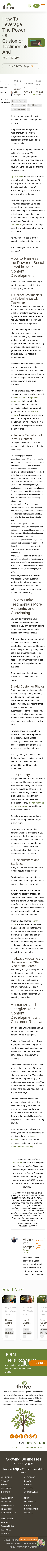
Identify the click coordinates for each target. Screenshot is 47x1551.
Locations (8, 1543)
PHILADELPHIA (7, 1519)
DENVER (28, 1485)
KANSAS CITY (7, 1498)
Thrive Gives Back (34, 1447)
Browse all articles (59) (39, 1244)
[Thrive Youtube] (26, 1436)
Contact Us (17, 1447)
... (28, 109)
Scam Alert (22, 1547)
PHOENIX (28, 1505)
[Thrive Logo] (8, 5)
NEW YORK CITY (8, 1513)
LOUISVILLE (6, 1509)
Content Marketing (19, 101)
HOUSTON (28, 1488)
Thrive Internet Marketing (22, 1146)
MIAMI (26, 1498)
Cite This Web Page (19, 66)
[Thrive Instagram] (31, 1436)
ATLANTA (5, 1481)
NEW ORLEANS (31, 1509)
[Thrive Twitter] (16, 1436)
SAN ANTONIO (7, 1526)
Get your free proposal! (28, 1539)
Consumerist (16, 224)
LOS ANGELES (7, 1505)
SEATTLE (5, 1534)
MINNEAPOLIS (30, 1502)
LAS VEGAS (6, 1502)
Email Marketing (18, 109)
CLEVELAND (29, 1477)
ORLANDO (28, 1513)
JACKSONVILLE (31, 1492)
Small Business (34, 105)
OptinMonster (17, 177)
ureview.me (17, 1163)
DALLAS (27, 1481)
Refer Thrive (20, 1543)
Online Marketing (18, 105)
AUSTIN (4, 1485)
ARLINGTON (6, 1477)
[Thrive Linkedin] (21, 1436)
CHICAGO (5, 1492)
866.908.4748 (36, 1443)
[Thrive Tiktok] (35, 1436)
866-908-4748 (30, 6)
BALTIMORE (6, 1488)
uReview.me (19, 398)
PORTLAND (6, 1522)
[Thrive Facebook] (12, 1436)
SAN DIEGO (6, 1530)
